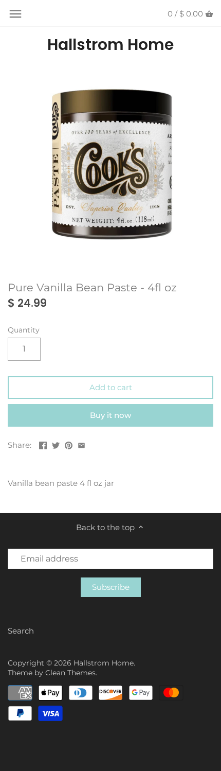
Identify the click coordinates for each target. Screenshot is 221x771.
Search (21, 631)
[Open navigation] (15, 14)
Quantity (24, 330)
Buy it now (110, 415)
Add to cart (110, 387)
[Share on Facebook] (43, 444)
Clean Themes (70, 673)
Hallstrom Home (110, 44)
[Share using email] (81, 444)
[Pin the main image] (68, 444)
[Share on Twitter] (56, 444)
